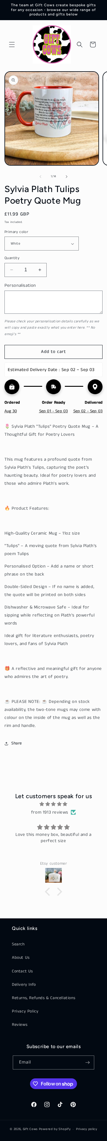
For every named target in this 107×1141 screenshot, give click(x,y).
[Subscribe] (87, 1062)
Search (18, 944)
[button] (11, 44)
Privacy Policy (25, 1011)
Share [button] (16, 743)
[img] (53, 804)
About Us (21, 958)
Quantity (11, 258)
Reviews (19, 1025)
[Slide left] (40, 176)
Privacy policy (86, 1129)
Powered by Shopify (55, 1129)
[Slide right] (66, 176)
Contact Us (22, 971)
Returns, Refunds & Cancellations (43, 998)
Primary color (16, 232)
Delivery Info (24, 985)
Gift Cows (30, 1129)
